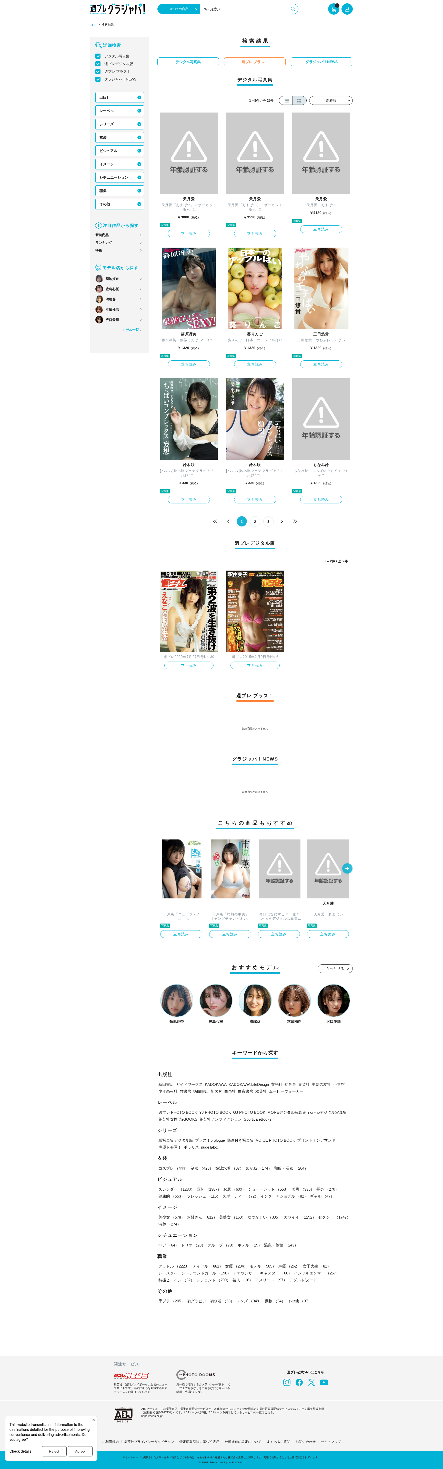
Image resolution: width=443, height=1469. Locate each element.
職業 (103, 191)
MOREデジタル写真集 (286, 1112)
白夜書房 (245, 1091)
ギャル (322, 1196)
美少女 (171, 1217)
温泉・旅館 (281, 1245)
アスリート (271, 1280)
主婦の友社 (321, 1084)
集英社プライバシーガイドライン (149, 1441)
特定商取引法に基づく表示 (199, 1441)
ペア (168, 1245)
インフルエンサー (317, 1273)
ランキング (103, 243)
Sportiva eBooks (257, 1119)
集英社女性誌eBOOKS (177, 1119)
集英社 (304, 1084)
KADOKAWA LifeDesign (249, 1084)
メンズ (249, 1301)
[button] (347, 869)
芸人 (243, 1280)
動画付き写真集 (240, 1140)
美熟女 (232, 1217)
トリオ (193, 1245)
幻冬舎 (290, 1084)
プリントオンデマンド (316, 1140)
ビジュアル (108, 151)
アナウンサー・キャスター (262, 1273)
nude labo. (209, 1147)
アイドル (208, 1266)
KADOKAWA (216, 1084)
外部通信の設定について (243, 1441)
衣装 (103, 137)
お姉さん (202, 1217)
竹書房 (185, 1091)
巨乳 (209, 1189)
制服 (202, 1168)
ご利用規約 (110, 1441)
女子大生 (317, 1266)
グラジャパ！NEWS (120, 79)
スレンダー (176, 1189)
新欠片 (216, 1091)
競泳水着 (229, 1168)
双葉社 (261, 1091)
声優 (289, 1266)
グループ (221, 1245)
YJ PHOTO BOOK (215, 1112)
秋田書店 (166, 1084)
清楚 (169, 1224)
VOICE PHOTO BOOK (275, 1140)
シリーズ (106, 124)
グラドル (174, 1266)
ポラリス (191, 1147)
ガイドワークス (189, 1084)
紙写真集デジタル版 (175, 1140)
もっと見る (335, 968)
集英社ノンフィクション (220, 1119)
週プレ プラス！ (117, 71)
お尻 (234, 1189)
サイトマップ (331, 1441)
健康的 (171, 1196)
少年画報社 (168, 1091)
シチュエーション (113, 177)
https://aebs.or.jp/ (152, 1415)
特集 (98, 250)
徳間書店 (201, 1091)
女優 (236, 1266)
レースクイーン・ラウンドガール (194, 1273)
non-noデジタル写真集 (327, 1112)
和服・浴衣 (291, 1168)
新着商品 (102, 235)
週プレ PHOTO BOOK (177, 1112)
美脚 (303, 1189)
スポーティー (240, 1196)
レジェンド (213, 1280)
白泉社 (230, 1091)
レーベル (106, 111)
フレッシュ (203, 1196)
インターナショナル (284, 1196)
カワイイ (300, 1217)
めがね (259, 1168)
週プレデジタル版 (118, 64)
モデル (263, 1266)
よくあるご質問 (278, 1441)
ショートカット (269, 1189)
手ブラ (171, 1301)
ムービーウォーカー (286, 1091)
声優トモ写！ (170, 1147)
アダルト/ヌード (303, 1280)
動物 (275, 1301)
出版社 (104, 97)
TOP (93, 25)
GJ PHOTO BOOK (249, 1112)
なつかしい (265, 1217)
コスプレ (173, 1168)
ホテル (250, 1245)
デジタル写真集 (116, 56)
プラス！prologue (210, 1140)
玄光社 (277, 1084)
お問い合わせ (306, 1441)
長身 (327, 1189)
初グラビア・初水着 (210, 1301)
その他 (104, 204)
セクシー (334, 1217)
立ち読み (189, 233)
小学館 (339, 1084)
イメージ (106, 164)
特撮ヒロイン (176, 1280)
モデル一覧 (130, 330)
